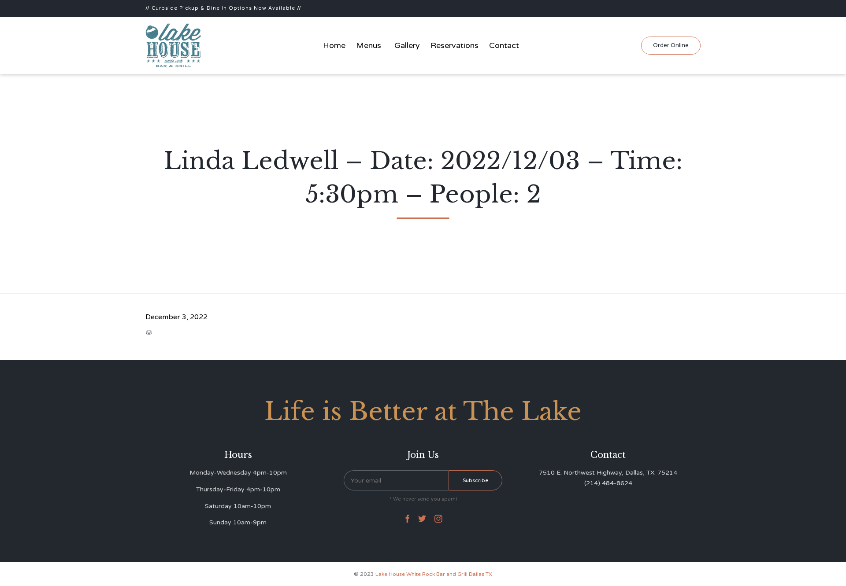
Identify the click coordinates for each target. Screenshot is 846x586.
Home (334, 45)
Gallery (407, 45)
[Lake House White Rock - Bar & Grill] (173, 45)
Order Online (671, 45)
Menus (368, 45)
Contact (504, 45)
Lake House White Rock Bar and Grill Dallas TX (433, 574)
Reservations (454, 45)
